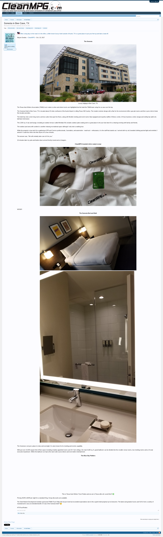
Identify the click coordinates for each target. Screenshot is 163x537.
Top (157, 532)
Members (31, 12)
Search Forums (7, 15)
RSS (159, 532)
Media (25, 12)
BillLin (19, 513)
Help (150, 532)
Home (7, 12)
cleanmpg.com (29, 28)
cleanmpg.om (38, 28)
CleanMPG (31, 37)
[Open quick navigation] (157, 19)
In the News (13, 25)
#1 (158, 510)
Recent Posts (16, 15)
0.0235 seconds (89, 534)
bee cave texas (20, 28)
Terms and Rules (156, 534)
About (13, 12)
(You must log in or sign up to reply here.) (149, 519)
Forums (19, 13)
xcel (22, 25)
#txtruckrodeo (11, 28)
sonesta (45, 28)
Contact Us (145, 532)
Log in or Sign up (154, 1)
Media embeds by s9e (35, 534)
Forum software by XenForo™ (16, 534)
